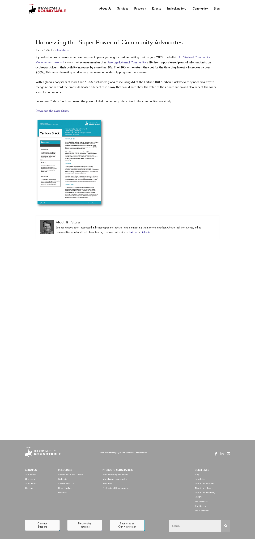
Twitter (133, 232)
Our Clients (31, 483)
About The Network (204, 483)
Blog (197, 474)
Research (107, 483)
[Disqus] (127, 289)
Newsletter (200, 479)
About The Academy (205, 492)
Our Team (30, 479)
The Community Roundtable (50, 8)
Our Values (30, 474)
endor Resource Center (71, 474)
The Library (200, 506)
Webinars (62, 492)
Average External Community (127, 62)
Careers (29, 488)
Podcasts (63, 479)
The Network (201, 501)
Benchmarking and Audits (115, 474)
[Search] (225, 526)
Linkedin (145, 232)
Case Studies (64, 488)
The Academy (202, 511)
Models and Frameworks (115, 479)
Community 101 (66, 483)
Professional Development (116, 488)
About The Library (204, 488)
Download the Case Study (52, 111)
